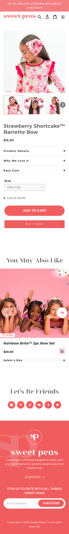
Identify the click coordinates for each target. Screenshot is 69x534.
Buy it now (34, 224)
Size (7, 181)
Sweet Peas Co (39, 522)
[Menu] (63, 16)
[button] (13, 104)
